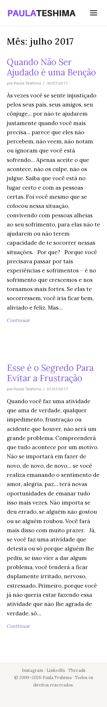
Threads (76, 670)
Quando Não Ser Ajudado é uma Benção (51, 67)
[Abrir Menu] (93, 13)
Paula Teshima (27, 83)
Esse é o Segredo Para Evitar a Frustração (50, 372)
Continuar (20, 320)
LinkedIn (56, 670)
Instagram (32, 670)
